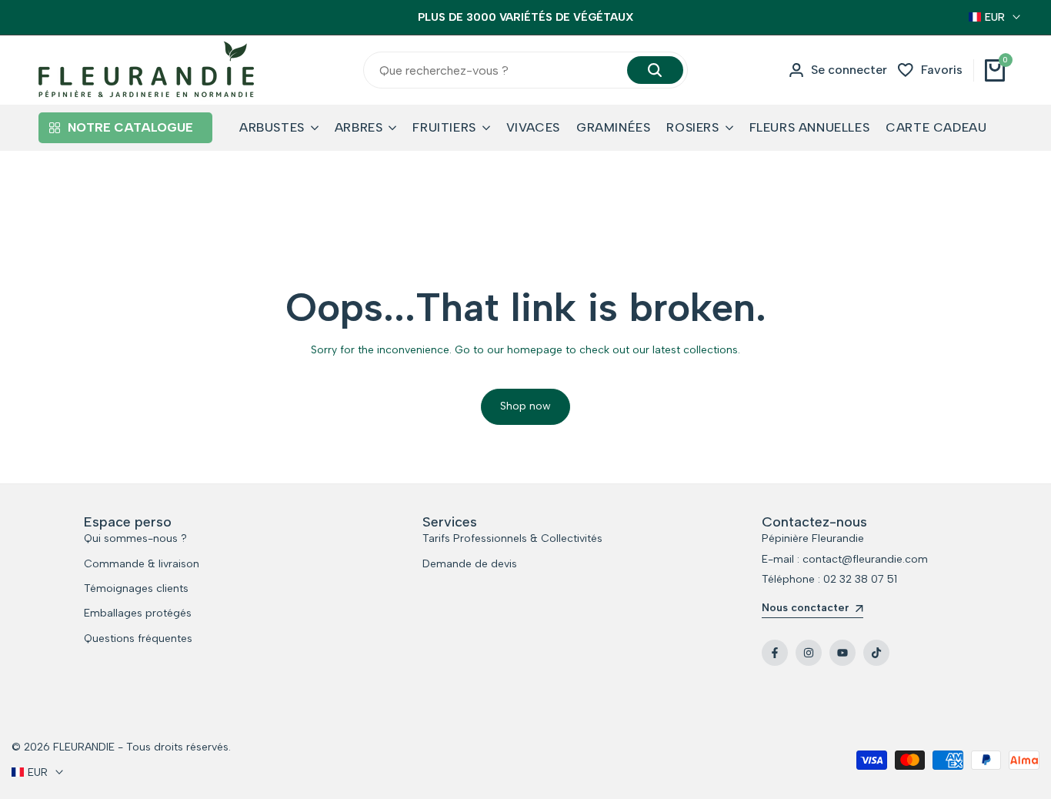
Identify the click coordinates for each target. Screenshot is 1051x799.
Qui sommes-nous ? (135, 538)
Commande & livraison (141, 563)
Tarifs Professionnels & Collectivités (512, 538)
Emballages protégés (138, 613)
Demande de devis (469, 563)
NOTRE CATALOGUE (130, 127)
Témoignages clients (136, 588)
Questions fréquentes (138, 638)
